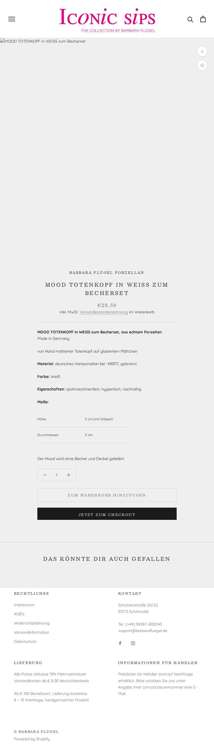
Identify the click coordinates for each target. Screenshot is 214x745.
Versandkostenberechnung (104, 311)
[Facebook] (120, 643)
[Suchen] (190, 19)
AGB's (19, 613)
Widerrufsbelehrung (32, 623)
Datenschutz (25, 641)
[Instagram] (133, 643)
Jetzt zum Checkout (107, 514)
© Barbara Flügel (36, 731)
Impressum (24, 604)
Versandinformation (31, 632)
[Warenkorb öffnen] (203, 19)
